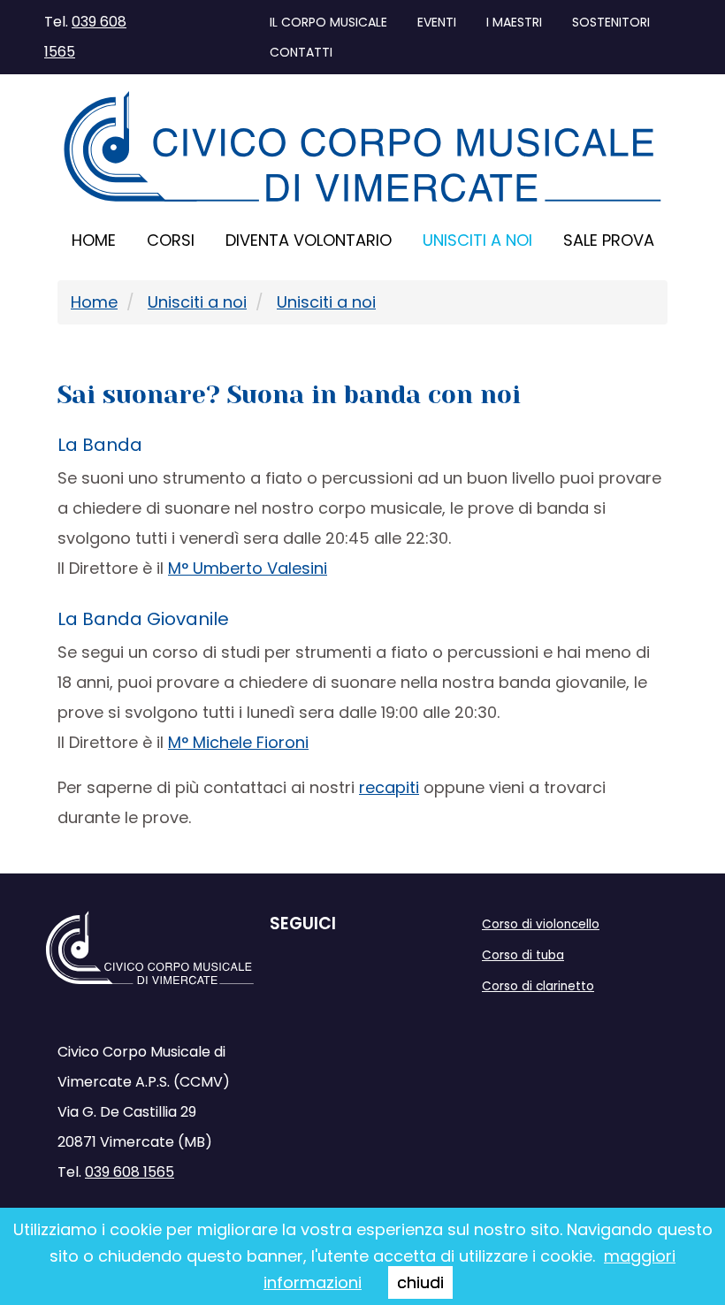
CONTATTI (301, 52)
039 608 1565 (129, 1172)
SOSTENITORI (611, 22)
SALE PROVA (608, 240)
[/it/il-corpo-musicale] (362, 148)
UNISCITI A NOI (477, 240)
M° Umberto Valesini (247, 568)
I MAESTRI (514, 22)
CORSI (171, 240)
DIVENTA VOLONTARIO (308, 240)
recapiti (389, 787)
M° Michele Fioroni (238, 742)
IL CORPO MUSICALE (328, 22)
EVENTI (436, 22)
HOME (94, 240)
